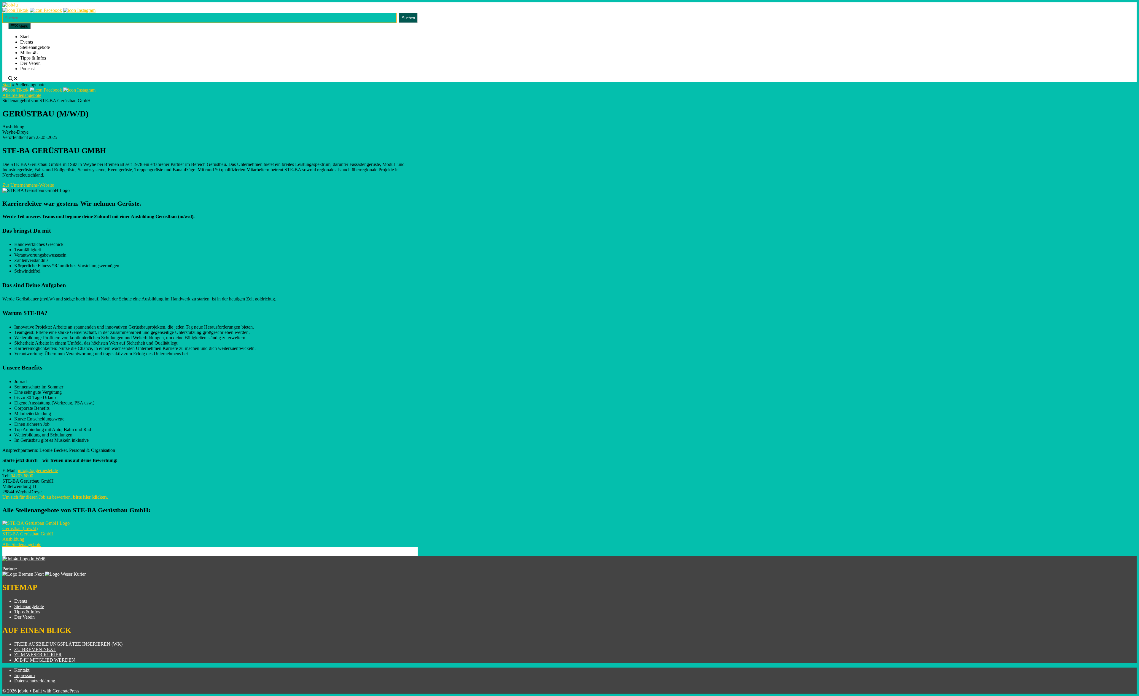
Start (24, 36)
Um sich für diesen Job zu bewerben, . (55, 497)
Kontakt (21, 670)
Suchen (408, 18)
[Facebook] (46, 10)
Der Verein (30, 63)
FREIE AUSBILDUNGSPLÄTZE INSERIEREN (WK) (68, 644)
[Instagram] (79, 10)
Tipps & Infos (33, 57)
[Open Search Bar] (13, 79)
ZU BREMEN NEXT (35, 649)
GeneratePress (66, 690)
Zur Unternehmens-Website (28, 185)
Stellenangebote (35, 47)
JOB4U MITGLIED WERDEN (44, 660)
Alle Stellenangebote (21, 95)
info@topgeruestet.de (38, 470)
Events (26, 41)
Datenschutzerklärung (34, 680)
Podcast (27, 68)
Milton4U (29, 52)
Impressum (24, 675)
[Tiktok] (15, 10)
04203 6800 (22, 475)
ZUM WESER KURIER (38, 654)
